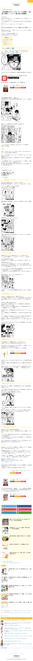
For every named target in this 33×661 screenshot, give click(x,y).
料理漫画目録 (16, 5)
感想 (4, 42)
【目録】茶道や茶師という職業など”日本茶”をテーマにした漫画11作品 (15, 620)
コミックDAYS (5, 461)
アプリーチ (18, 76)
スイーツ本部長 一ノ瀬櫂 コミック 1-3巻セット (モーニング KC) (20, 470)
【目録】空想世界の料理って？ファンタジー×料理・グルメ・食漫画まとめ (15, 638)
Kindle (12, 87)
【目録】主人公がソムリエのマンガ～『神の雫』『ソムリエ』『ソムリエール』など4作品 (17, 612)
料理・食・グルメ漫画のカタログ (16, 657)
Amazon (17, 87)
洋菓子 (15, 562)
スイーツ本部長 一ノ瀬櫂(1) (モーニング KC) (17, 85)
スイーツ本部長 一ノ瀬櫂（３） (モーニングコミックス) (19, 479)
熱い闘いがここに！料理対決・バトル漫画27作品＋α (12, 625)
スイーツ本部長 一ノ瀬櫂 (7, 39)
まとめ (5, 44)
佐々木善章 (10, 562)
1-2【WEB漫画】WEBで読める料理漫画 (7, 561)
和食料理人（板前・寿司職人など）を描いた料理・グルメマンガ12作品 (15, 633)
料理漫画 (13, 562)
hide (8, 37)
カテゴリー (2, 646)
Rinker (13, 471)
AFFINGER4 (23, 659)
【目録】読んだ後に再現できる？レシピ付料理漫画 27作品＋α (19, 544)
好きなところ (6, 43)
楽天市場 (23, 87)
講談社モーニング (18, 562)
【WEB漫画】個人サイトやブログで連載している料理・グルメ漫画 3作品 (20, 602)
